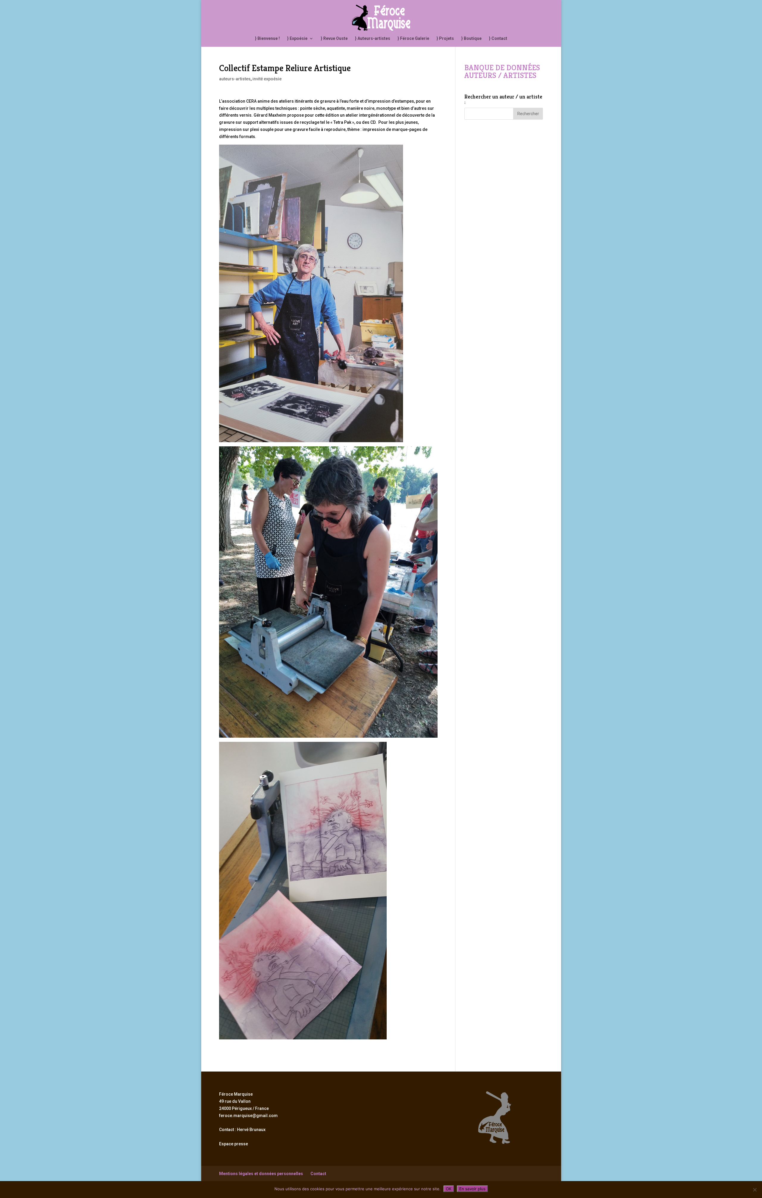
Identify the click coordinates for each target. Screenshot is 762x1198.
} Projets (445, 38)
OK (449, 1188)
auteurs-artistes (235, 78)
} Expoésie (297, 38)
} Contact (498, 38)
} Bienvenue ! (267, 38)
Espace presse (233, 1143)
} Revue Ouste (334, 38)
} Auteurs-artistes (372, 38)
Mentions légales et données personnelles (261, 1173)
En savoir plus (472, 1188)
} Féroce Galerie (413, 38)
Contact (318, 1173)
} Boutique (471, 38)
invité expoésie (267, 78)
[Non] (755, 1190)
